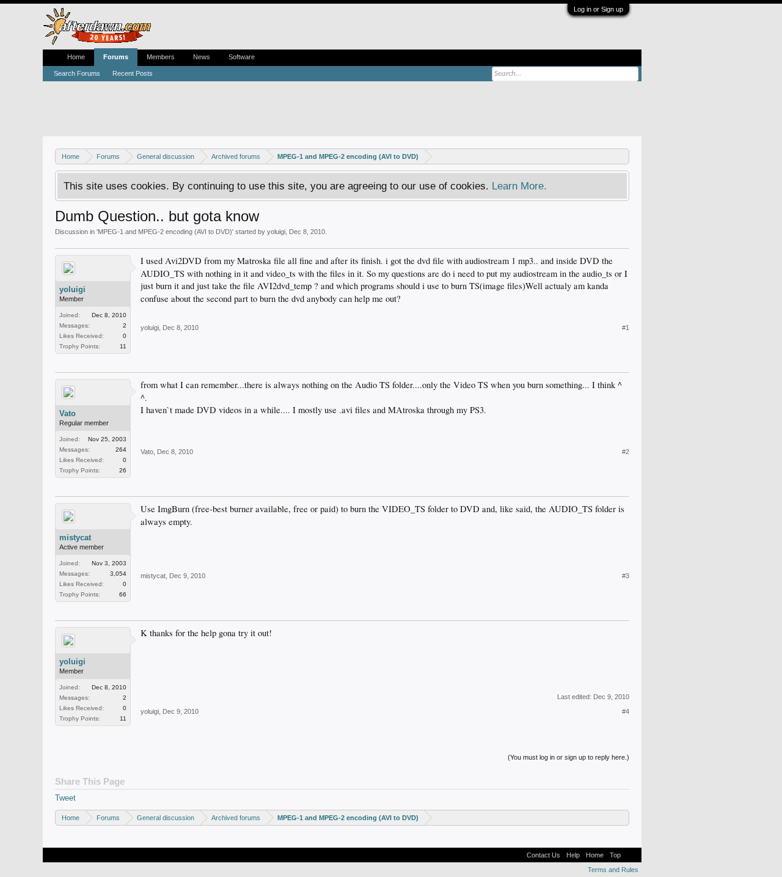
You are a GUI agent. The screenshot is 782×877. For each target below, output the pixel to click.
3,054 (118, 573)
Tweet (65, 797)
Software (241, 57)
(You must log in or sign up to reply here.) (568, 757)
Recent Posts (132, 73)
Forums (115, 57)
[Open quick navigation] (622, 156)
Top (615, 855)
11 (123, 346)
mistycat (75, 537)
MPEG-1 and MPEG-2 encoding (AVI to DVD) (165, 231)
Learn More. (519, 186)
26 (122, 470)
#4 (625, 711)
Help (573, 855)
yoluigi (276, 231)
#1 (625, 327)
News (201, 57)
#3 (625, 575)
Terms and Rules (613, 869)
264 (120, 449)
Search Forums (77, 73)
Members (161, 57)
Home (76, 57)
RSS (631, 855)
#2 (625, 451)
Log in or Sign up (598, 9)
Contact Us (543, 855)
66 (122, 594)
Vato (67, 413)
